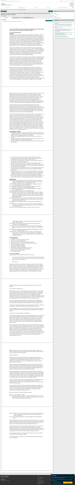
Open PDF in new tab (49, 20)
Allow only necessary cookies (57, 482)
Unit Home (7, 7)
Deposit (72, 3)
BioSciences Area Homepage (63, 7)
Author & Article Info (57, 17)
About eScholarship (40, 477)
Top (73, 473)
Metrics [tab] (16, 17)
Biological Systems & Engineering (22, 9)
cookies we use (67, 479)
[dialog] (62, 479)
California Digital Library (3, 479)
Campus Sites (39, 479)
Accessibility (39, 483)
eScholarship (2, 9)
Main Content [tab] (6, 17)
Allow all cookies (68, 482)
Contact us (48, 7)
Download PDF (3, 11)
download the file (15, 21)
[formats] (6, 11)
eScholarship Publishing (41, 482)
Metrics (55, 16)
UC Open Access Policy (40, 480)
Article (55, 13)
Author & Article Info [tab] (27, 17)
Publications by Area (21, 7)
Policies (36, 7)
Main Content (4, 19)
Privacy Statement (55, 479)
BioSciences (16, 9)
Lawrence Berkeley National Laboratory (9, 9)
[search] (73, 1)
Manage (71, 5)
